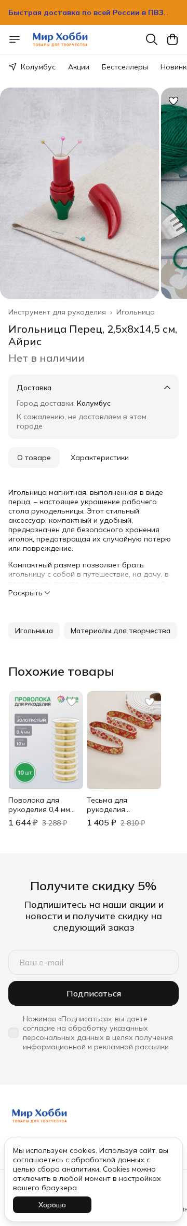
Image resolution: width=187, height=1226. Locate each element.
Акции (78, 67)
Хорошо (52, 1204)
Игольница (135, 312)
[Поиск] (151, 39)
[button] (34, 630)
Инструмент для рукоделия (57, 312)
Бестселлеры (125, 67)
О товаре (34, 457)
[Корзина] (172, 39)
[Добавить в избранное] (173, 101)
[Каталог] (14, 39)
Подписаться (93, 993)
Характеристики (100, 457)
